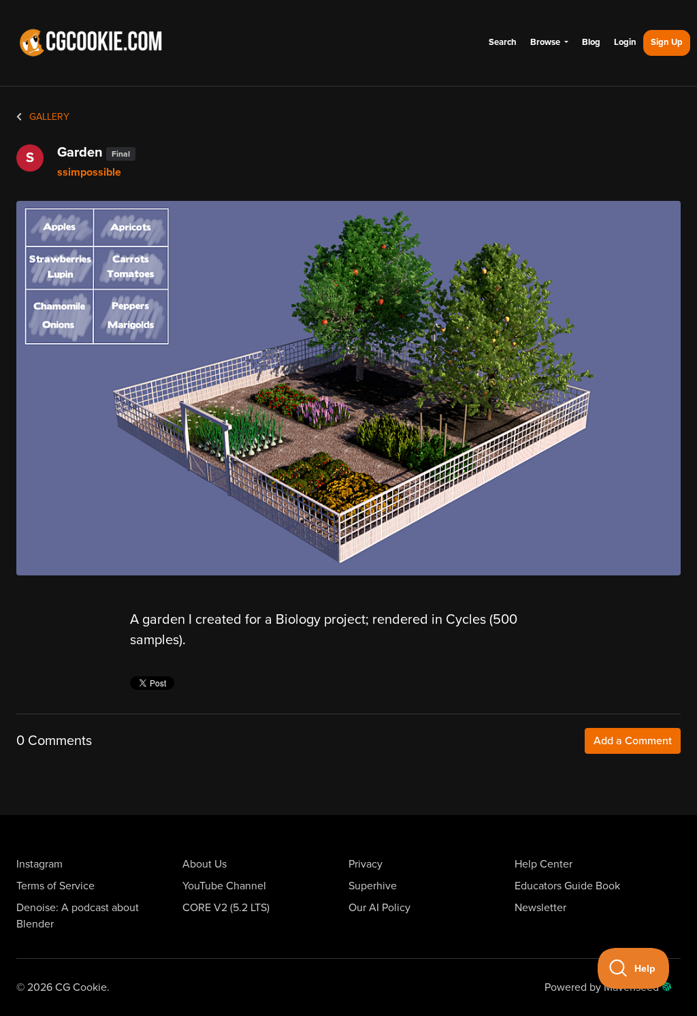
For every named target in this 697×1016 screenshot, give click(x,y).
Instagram (39, 864)
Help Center (543, 864)
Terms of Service (55, 886)
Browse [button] (546, 42)
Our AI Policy (379, 908)
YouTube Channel (224, 886)
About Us (204, 864)
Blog (591, 42)
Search (503, 42)
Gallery (48, 117)
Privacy (365, 864)
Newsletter (540, 908)
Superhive (372, 886)
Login (625, 42)
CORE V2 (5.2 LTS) (226, 908)
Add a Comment (633, 741)
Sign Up (667, 42)
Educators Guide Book (567, 886)
